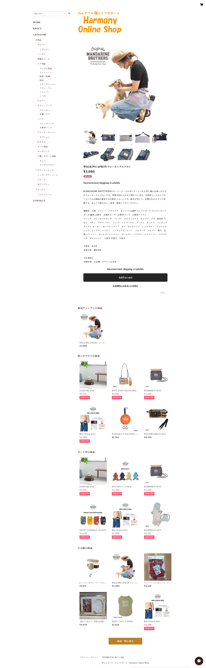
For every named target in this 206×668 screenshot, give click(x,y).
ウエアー (41, 45)
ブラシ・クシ (46, 88)
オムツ (43, 161)
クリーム (41, 179)
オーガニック (43, 151)
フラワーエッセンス (44, 170)
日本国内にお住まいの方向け (125, 286)
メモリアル (40, 190)
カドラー (41, 101)
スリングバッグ (47, 123)
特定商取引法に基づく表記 (113, 657)
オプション (45, 137)
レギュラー (45, 49)
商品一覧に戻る (125, 641)
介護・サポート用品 (46, 156)
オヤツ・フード (44, 105)
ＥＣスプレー (43, 184)
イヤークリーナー (48, 84)
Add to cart (125, 277)
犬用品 (38, 40)
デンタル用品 (46, 68)
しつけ (43, 96)
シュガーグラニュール (47, 175)
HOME (37, 22)
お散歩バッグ (46, 127)
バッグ (40, 119)
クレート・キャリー (46, 132)
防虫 (42, 80)
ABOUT (37, 28)
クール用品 (42, 146)
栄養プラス (45, 114)
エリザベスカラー (48, 165)
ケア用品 (41, 64)
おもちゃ (41, 142)
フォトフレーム (44, 194)
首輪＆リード (43, 59)
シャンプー (45, 92)
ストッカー (45, 110)
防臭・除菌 (45, 76)
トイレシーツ (46, 72)
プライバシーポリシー (89, 657)
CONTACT (39, 200)
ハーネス (41, 54)
